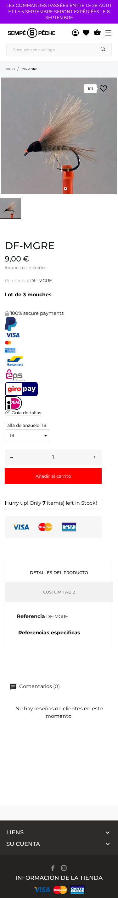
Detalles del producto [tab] (59, 572)
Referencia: (17, 280)
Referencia (31, 616)
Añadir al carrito (53, 476)
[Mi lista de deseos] (86, 33)
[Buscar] (103, 49)
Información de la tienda (59, 877)
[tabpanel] (59, 136)
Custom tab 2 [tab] (59, 591)
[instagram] (64, 868)
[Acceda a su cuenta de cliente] (75, 33)
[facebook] (53, 868)
